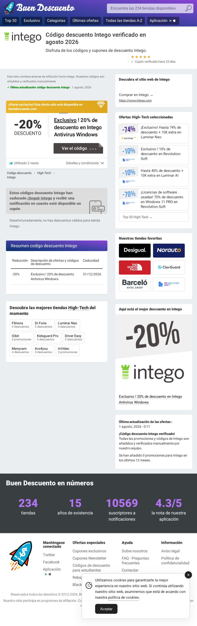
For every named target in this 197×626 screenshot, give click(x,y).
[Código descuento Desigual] (135, 251)
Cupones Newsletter (89, 558)
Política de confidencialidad (175, 560)
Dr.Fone (43, 324)
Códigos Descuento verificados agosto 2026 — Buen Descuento (41, 9)
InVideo (67, 350)
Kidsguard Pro (48, 337)
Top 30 (11, 20)
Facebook (51, 562)
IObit (21, 337)
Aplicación (158, 20)
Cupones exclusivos (89, 551)
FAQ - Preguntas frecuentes (135, 560)
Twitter (49, 555)
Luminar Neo (68, 324)
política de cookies (123, 597)
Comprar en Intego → (136, 95)
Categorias (56, 20)
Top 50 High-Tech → (138, 217)
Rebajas (79, 577)
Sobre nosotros (135, 551)
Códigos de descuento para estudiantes (91, 567)
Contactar (130, 570)
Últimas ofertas (85, 20)
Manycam (20, 350)
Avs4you (43, 350)
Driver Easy (73, 337)
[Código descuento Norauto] (169, 251)
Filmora (20, 324)
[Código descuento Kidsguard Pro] (169, 267)
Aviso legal (170, 551)
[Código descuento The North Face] (135, 267)
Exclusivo (32, 20)
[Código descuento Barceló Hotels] (135, 284)
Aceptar (106, 609)
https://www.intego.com (135, 100)
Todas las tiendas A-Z (124, 20)
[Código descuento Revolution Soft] (169, 284)
